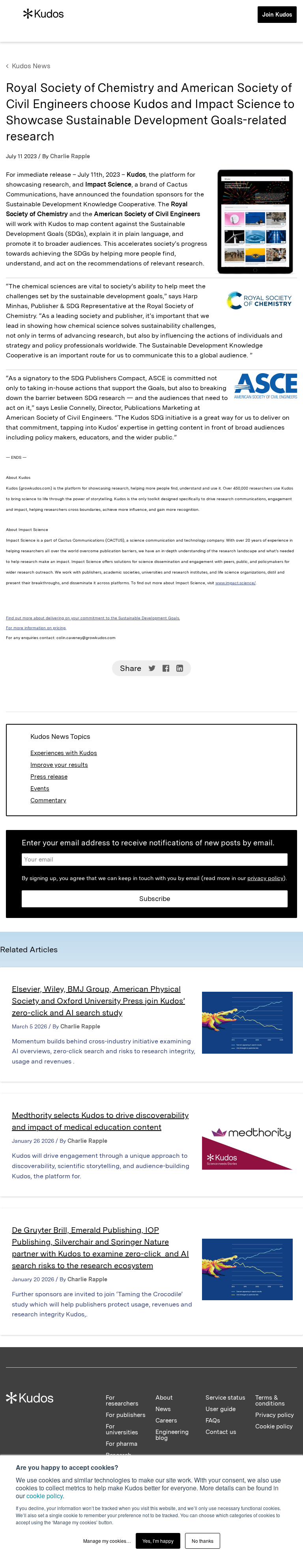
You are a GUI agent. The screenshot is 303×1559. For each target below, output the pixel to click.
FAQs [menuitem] (213, 1420)
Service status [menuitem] (225, 1397)
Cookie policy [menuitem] (274, 1426)
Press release (48, 776)
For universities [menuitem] (122, 1429)
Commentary (48, 800)
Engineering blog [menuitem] (172, 1434)
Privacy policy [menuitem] (274, 1415)
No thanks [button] (202, 1540)
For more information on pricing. (36, 627)
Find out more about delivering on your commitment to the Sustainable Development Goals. (93, 617)
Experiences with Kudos (63, 753)
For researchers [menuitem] (122, 1400)
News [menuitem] (163, 1409)
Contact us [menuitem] (221, 1432)
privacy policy (265, 878)
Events (39, 788)
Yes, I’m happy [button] (158, 1540)
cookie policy (44, 1495)
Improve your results (59, 764)
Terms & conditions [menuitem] (270, 1400)
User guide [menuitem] (221, 1409)
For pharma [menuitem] (121, 1443)
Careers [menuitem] (166, 1420)
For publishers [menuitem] (126, 1415)
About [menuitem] (164, 1397)
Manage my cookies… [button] (107, 1540)
